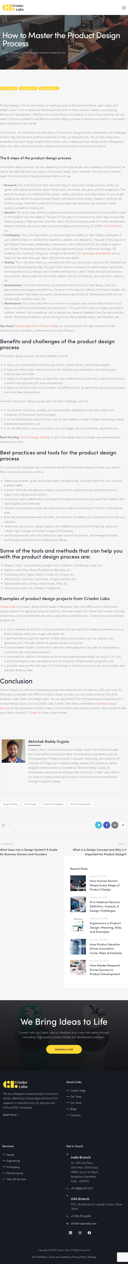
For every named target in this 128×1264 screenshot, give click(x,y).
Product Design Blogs (54, 804)
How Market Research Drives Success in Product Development (105, 969)
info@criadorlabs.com (84, 1223)
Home (5, 52)
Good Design (30, 804)
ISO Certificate (39, 1256)
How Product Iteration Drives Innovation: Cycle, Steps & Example (106, 948)
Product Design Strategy (35, 437)
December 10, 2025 (98, 876)
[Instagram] (80, 1233)
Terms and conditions (60, 1256)
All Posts (15, 52)
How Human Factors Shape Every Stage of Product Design (104, 885)
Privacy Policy (79, 1256)
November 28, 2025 (98, 939)
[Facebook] (89, 1233)
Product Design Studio (80, 804)
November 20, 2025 (99, 960)
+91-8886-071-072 (82, 1188)
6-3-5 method (112, 226)
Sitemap (92, 1256)
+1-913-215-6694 (81, 1216)
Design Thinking (10, 804)
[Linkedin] (70, 1233)
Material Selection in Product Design (36, 326)
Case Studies (9, 88)
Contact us (34, 712)
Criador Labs (7, 606)
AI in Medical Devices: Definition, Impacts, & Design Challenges (105, 906)
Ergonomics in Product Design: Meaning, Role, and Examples (106, 927)
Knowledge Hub (49, 88)
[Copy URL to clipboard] (122, 825)
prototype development (96, 253)
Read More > (10, 1115)
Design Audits (28, 88)
